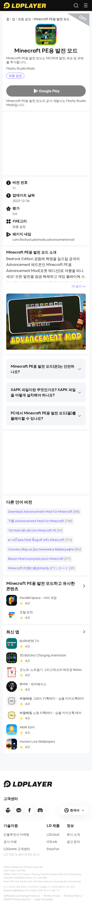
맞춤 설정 (24, 19)
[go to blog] (29, 810)
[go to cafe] (8, 810)
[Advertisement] (46, 143)
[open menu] (85, 5)
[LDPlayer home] (25, 5)
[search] (76, 5)
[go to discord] (40, 810)
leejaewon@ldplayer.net (16, 890)
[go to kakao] (18, 810)
